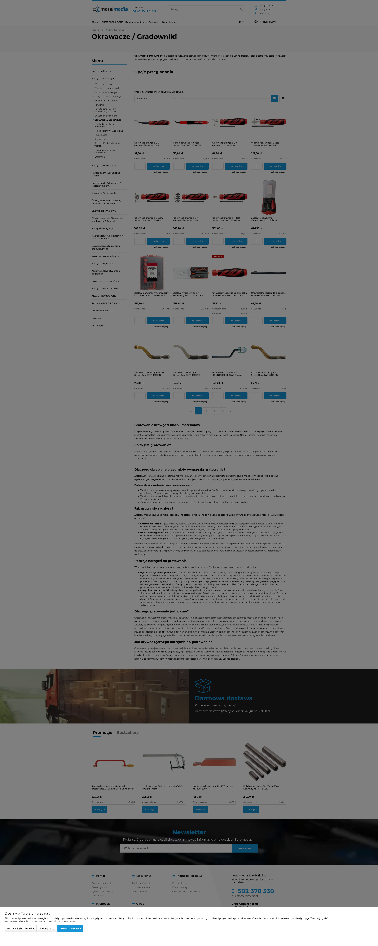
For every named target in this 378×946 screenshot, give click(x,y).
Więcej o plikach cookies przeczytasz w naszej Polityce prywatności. (40, 921)
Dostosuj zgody (47, 928)
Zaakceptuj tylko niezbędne (20, 928)
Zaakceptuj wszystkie (70, 928)
